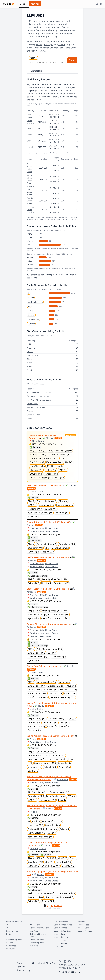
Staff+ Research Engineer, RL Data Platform (48, 557)
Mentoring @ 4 (35, 508)
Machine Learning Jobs (39, 928)
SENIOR (58, 438)
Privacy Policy (23, 970)
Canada (30, 128)
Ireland (30, 147)
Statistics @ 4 (34, 730)
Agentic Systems (64, 450)
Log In (99, 4)
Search (72, 60)
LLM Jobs (34, 931)
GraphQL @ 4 (48, 821)
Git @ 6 (33, 462)
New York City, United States (39, 400)
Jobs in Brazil (59, 946)
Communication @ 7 (60, 454)
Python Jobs (35, 925)
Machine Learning (35, 302)
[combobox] (47, 62)
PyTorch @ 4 (50, 767)
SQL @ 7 (52, 833)
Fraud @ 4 (71, 685)
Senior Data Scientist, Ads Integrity (44, 666)
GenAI (31, 689)
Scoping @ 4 (47, 551)
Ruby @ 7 (64, 829)
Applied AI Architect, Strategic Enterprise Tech (49, 624)
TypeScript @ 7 (61, 583)
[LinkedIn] (65, 961)
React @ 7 (46, 583)
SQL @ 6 (32, 697)
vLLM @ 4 (59, 477)
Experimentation (55, 685)
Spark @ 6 (33, 771)
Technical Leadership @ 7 (62, 697)
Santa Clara (70, 47)
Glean (29, 359)
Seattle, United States (30, 200)
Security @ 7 (68, 866)
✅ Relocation (34, 540)
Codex (72, 858)
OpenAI (61, 44)
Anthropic (48, 44)
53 (52, 905)
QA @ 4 (45, 866)
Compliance (64, 682)
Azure (33, 454)
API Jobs (10, 928)
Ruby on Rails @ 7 (36, 833)
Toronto (34, 848)
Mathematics (34, 693)
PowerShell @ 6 (63, 862)
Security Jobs (12, 931)
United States (32, 404)
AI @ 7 (33, 450)
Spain (29, 141)
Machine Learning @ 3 (38, 656)
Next (59, 905)
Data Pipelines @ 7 (57, 718)
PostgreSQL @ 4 (36, 829)
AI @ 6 (31, 579)
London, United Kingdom (30, 209)
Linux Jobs (10, 949)
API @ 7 (42, 450)
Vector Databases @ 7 (41, 477)
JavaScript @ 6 (35, 548)
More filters (36, 71)
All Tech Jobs (83, 928)
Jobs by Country (85, 931)
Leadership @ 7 (50, 689)
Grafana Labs (32, 355)
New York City (38, 50)
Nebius (49, 438)
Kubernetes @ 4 (50, 722)
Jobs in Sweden (60, 943)
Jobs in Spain (59, 934)
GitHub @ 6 (61, 759)
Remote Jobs (83, 925)
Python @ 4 (64, 767)
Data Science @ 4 (36, 685)
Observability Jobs (14, 939)
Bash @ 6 (51, 858)
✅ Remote (35, 447)
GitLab (49, 808)
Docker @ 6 (35, 458)
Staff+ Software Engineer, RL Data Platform (48, 588)
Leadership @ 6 (46, 505)
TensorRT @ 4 (51, 474)
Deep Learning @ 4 (37, 759)
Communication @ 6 (46, 501)
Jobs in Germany (61, 937)
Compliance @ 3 (36, 796)
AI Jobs (9, 925)
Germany (30, 134)
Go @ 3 (72, 718)
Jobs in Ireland (60, 940)
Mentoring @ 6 (59, 656)
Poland (33, 811)
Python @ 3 (53, 726)
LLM (47, 548)
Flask (56, 458)
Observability (33, 319)
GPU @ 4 (63, 501)
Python (31, 297)
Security (31, 315)
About (20, 963)
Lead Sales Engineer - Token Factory (45, 485)
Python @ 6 (33, 551)
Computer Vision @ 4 (38, 755)
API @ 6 (40, 858)
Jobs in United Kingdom (64, 931)
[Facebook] (69, 961)
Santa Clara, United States (38, 396)
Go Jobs (9, 943)
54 (55, 905)
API (29, 306)
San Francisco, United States (39, 392)
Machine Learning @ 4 (38, 614)
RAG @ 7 (63, 470)
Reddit (29, 370)
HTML (72, 759)
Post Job (35, 4)
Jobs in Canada (60, 928)
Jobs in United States (63, 925)
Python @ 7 (50, 470)
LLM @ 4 (32, 505)
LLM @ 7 (68, 462)
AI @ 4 (31, 544)
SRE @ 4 (65, 726)
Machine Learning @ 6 (62, 897)
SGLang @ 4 (36, 474)
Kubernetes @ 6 (54, 462)
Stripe (29, 366)
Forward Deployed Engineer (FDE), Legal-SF (48, 522)
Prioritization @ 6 (60, 614)
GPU (30, 310)
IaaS (42, 462)
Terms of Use (23, 966)
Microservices (34, 767)
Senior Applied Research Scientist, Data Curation (50, 736)
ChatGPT (62, 858)
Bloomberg (62, 779)
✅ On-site (33, 789)
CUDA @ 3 (43, 454)
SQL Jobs (34, 946)
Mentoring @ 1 (65, 763)
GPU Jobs (10, 934)
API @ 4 (31, 792)
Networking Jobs (37, 943)
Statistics (43, 697)
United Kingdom (33, 415)
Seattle (33, 636)
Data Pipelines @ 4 (51, 579)
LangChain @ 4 (37, 466)
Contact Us (76, 972)
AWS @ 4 (41, 718)
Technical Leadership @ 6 (40, 512)
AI (28, 293)
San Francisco (57, 47)
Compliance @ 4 (67, 544)
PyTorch (31, 324)
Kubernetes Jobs (37, 939)
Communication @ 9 (52, 649)
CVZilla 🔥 (8, 3)
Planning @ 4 (36, 470)
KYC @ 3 (71, 796)
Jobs (22, 4)
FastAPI (47, 458)
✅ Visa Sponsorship (38, 576)
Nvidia (39, 44)
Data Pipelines (58, 755)
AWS (51, 450)
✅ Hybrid (32, 537)
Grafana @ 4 (34, 722)
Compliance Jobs (13, 946)
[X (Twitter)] (60, 961)
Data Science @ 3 (36, 653)
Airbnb (29, 363)
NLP (45, 693)
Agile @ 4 (42, 792)
